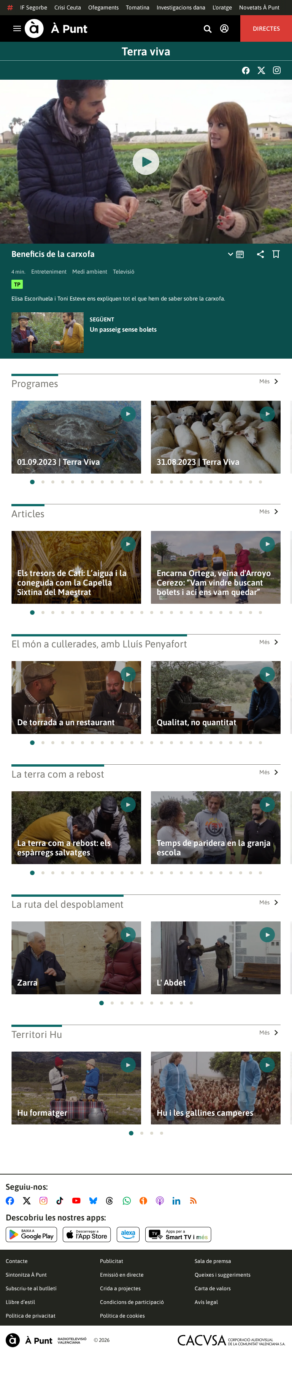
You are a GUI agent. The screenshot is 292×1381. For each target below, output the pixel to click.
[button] (32, 482)
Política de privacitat (31, 1316)
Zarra (27, 982)
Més (264, 381)
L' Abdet (171, 982)
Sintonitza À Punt (26, 1275)
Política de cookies (122, 1316)
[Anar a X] (28, 1200)
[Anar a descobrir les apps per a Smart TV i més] (178, 1234)
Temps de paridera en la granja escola (214, 847)
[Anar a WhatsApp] (128, 1200)
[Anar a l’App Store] (87, 1234)
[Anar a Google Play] (31, 1234)
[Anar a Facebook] (11, 1200)
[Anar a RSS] (195, 1200)
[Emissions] (236, 254)
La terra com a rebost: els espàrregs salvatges (64, 847)
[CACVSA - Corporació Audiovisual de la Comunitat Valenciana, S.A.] (231, 1340)
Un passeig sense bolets (123, 329)
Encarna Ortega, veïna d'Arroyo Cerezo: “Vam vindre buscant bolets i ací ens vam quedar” (214, 582)
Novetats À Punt (259, 7)
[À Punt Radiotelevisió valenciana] (46, 1340)
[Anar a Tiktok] (61, 1200)
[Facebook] (246, 70)
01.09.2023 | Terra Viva (58, 462)
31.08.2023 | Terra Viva (198, 462)
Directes (266, 28)
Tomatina (137, 7)
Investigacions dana (181, 7)
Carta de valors (213, 1288)
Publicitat (111, 1261)
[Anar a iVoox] (145, 1200)
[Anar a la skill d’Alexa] (128, 1234)
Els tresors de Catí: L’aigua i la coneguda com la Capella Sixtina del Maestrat (72, 582)
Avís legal (206, 1302)
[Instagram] (277, 70)
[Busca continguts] (207, 29)
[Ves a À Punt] (56, 28)
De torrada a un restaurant (66, 722)
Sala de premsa (213, 1261)
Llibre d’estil (20, 1302)
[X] (261, 70)
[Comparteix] (260, 254)
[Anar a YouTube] (78, 1200)
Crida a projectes (120, 1288)
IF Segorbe (33, 7)
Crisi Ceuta (67, 7)
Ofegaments (103, 7)
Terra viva (146, 51)
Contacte (17, 1261)
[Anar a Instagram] (45, 1200)
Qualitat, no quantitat (196, 722)
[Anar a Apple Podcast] (161, 1200)
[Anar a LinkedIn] (178, 1200)
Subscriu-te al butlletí (31, 1288)
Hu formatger (42, 1113)
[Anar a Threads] (111, 1200)
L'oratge (222, 7)
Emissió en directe (122, 1275)
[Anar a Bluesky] (94, 1200)
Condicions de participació (132, 1302)
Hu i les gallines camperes (205, 1113)
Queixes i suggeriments (223, 1275)
